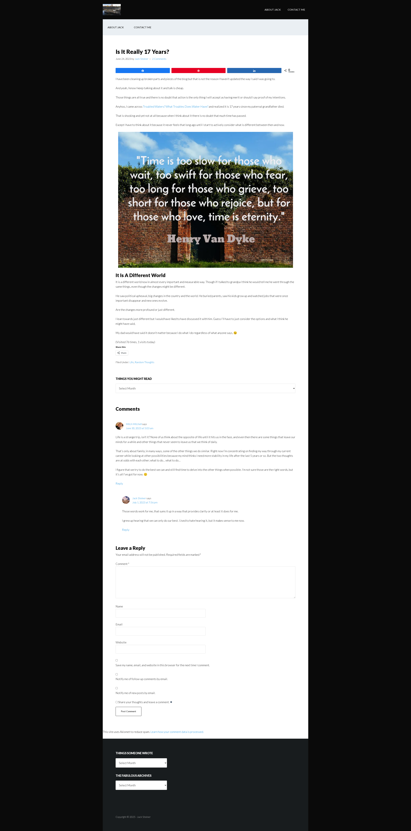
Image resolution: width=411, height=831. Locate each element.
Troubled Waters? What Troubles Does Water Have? (175, 106)
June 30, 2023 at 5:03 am (139, 428)
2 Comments (159, 58)
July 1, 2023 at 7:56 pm (144, 502)
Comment (122, 564)
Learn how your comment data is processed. (177, 732)
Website (121, 642)
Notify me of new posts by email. (135, 693)
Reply (119, 483)
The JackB (128, 9)
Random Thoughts (144, 362)
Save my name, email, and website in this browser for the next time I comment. (163, 665)
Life (132, 362)
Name (119, 606)
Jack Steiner (139, 498)
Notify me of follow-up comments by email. (142, 679)
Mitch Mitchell (134, 423)
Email (119, 624)
